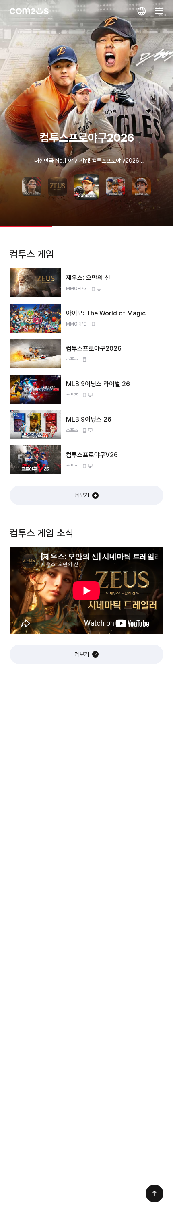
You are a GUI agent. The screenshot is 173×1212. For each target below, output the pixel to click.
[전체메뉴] (159, 11)
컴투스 (29, 11)
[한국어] (141, 11)
